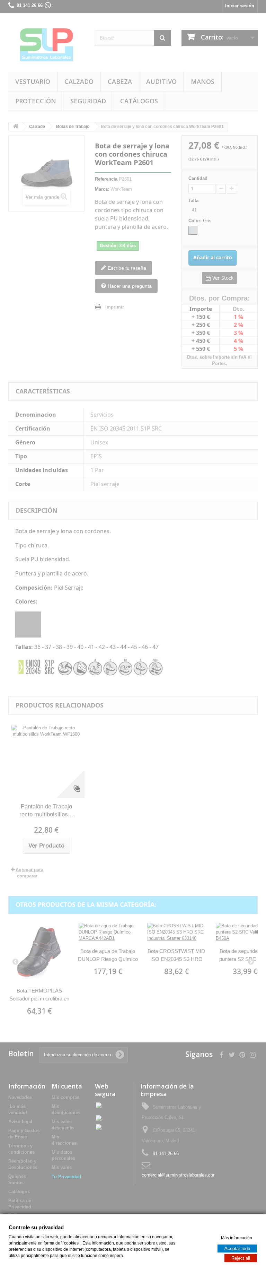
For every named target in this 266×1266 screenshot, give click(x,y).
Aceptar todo (237, 1248)
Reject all (240, 1257)
